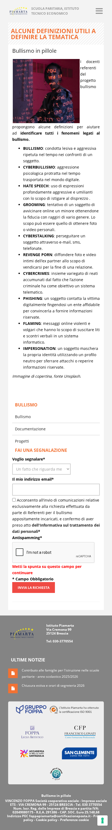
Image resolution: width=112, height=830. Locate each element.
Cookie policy (46, 819)
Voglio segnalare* (28, 459)
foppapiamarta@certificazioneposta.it (60, 816)
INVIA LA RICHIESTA (33, 587)
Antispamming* (27, 537)
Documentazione (30, 428)
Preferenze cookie (74, 819)
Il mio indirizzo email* (33, 479)
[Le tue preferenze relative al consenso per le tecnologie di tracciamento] (102, 820)
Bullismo (23, 416)
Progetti (22, 441)
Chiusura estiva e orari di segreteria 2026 (53, 685)
